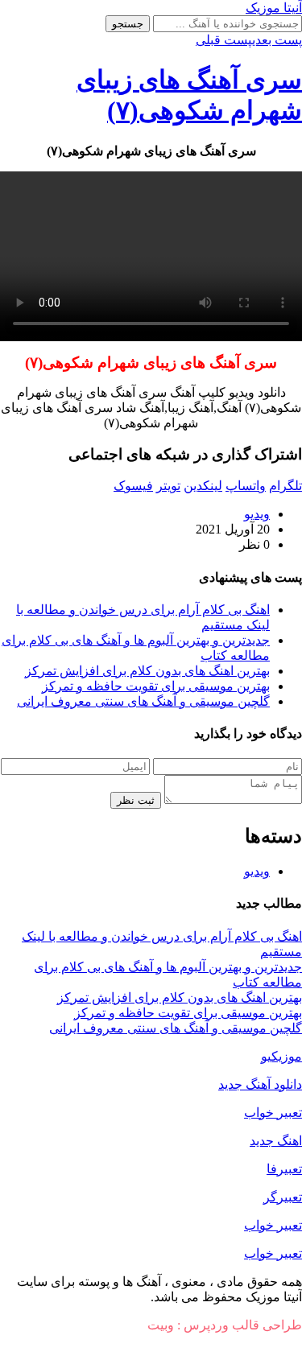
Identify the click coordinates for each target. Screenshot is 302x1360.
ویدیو (257, 514)
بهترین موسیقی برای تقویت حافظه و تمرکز (156, 686)
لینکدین (203, 485)
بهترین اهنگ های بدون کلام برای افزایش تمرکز (147, 671)
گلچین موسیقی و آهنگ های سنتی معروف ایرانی (143, 701)
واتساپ (245, 485)
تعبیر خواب (273, 1112)
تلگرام (285, 485)
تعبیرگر (282, 1197)
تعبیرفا (284, 1169)
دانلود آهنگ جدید (260, 1084)
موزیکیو (281, 1056)
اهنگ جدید (276, 1141)
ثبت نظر (136, 800)
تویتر (168, 485)
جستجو (127, 24)
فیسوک (133, 485)
